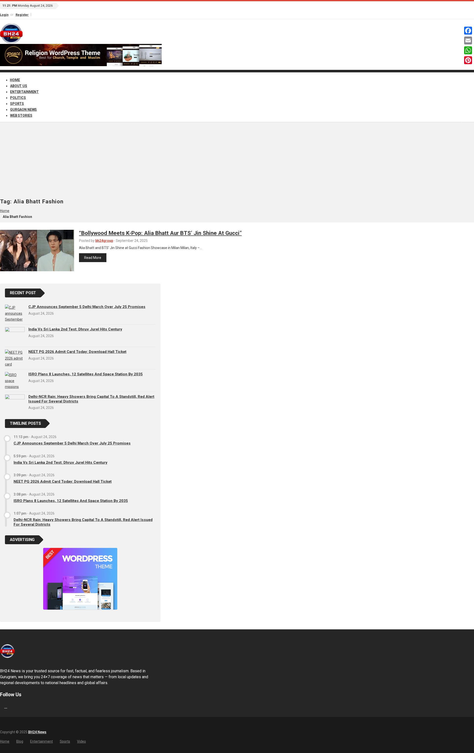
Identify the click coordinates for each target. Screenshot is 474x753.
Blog (19, 741)
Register (22, 15)
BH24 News (37, 732)
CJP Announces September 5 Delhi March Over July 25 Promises (86, 307)
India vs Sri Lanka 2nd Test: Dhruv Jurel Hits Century (75, 329)
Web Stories (21, 115)
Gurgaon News (23, 110)
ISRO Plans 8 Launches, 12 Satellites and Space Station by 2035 (85, 374)
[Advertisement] (237, 161)
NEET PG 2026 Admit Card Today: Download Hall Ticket (77, 351)
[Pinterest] (468, 60)
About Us (18, 86)
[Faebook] (0, 706)
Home (15, 80)
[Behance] (5, 706)
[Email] (468, 40)
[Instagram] (36, 14)
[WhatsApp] (468, 50)
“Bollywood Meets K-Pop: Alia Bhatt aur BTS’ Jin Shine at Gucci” (160, 233)
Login (4, 15)
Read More (92, 258)
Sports (17, 104)
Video (81, 741)
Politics (18, 98)
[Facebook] (34, 14)
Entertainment (24, 92)
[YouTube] (38, 14)
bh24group (104, 241)
